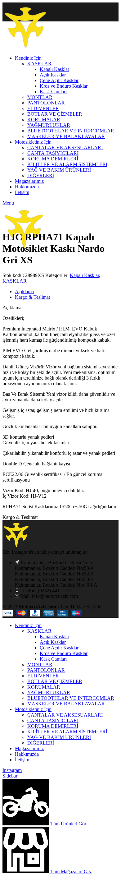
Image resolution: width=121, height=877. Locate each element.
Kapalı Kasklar (84, 275)
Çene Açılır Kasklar (59, 647)
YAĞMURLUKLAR (48, 692)
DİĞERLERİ (40, 742)
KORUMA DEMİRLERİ (52, 726)
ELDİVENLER (43, 675)
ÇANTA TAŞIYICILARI (52, 720)
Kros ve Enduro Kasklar (63, 653)
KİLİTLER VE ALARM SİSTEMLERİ (67, 731)
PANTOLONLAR (46, 670)
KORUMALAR (43, 687)
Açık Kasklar (53, 642)
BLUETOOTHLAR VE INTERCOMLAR (70, 698)
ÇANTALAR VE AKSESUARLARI (65, 715)
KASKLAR (14, 281)
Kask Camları (53, 659)
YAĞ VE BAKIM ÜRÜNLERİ (59, 737)
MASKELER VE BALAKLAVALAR (66, 703)
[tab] (67, 291)
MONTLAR (39, 664)
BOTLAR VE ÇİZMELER (54, 681)
